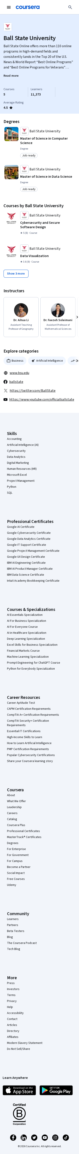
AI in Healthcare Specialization (26, 633)
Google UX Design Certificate (26, 557)
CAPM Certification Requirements (29, 709)
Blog (10, 937)
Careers (12, 813)
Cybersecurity (16, 451)
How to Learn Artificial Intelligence (29, 743)
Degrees (12, 843)
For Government (18, 855)
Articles (12, 1025)
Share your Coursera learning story (30, 761)
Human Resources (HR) (22, 469)
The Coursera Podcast (22, 943)
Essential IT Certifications (24, 731)
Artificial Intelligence (49, 361)
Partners (12, 925)
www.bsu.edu (19, 372)
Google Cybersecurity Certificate (29, 533)
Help (10, 1007)
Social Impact (16, 873)
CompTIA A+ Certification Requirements (33, 715)
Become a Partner (19, 867)
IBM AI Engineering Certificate (26, 563)
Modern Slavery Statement (24, 1043)
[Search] (70, 7)
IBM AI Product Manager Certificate (30, 569)
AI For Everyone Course (22, 627)
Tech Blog (13, 949)
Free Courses (16, 879)
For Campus (15, 861)
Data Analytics (16, 457)
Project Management (20, 481)
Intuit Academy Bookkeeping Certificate (33, 581)
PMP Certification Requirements (28, 749)
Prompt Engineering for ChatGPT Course (33, 663)
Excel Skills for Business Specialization (32, 645)
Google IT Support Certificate (26, 545)
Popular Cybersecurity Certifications (31, 755)
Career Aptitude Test (21, 703)
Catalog (12, 819)
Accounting (14, 439)
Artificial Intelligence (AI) (23, 445)
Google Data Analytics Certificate (28, 539)
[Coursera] (28, 7)
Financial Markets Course (23, 651)
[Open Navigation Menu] (9, 7)
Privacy (12, 1001)
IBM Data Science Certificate (25, 575)
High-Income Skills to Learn (24, 737)
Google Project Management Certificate (33, 551)
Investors (13, 989)
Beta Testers (15, 931)
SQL (9, 493)
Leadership (14, 807)
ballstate (16, 381)
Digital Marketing (18, 463)
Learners (13, 919)
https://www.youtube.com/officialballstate (41, 399)
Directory (13, 1031)
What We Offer (16, 801)
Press (11, 983)
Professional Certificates (23, 831)
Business (17, 361)
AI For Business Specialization (26, 621)
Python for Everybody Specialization (31, 669)
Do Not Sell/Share (18, 1049)
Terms (11, 995)
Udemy (11, 885)
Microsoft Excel (17, 475)
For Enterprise (16, 849)
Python (11, 487)
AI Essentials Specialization (25, 615)
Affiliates (12, 1037)
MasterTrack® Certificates (24, 837)
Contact (12, 1019)
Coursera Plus (16, 825)
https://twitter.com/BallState (33, 390)
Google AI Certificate (20, 527)
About (11, 795)
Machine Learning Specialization (28, 657)
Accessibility (15, 1013)
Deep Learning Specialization (26, 639)
